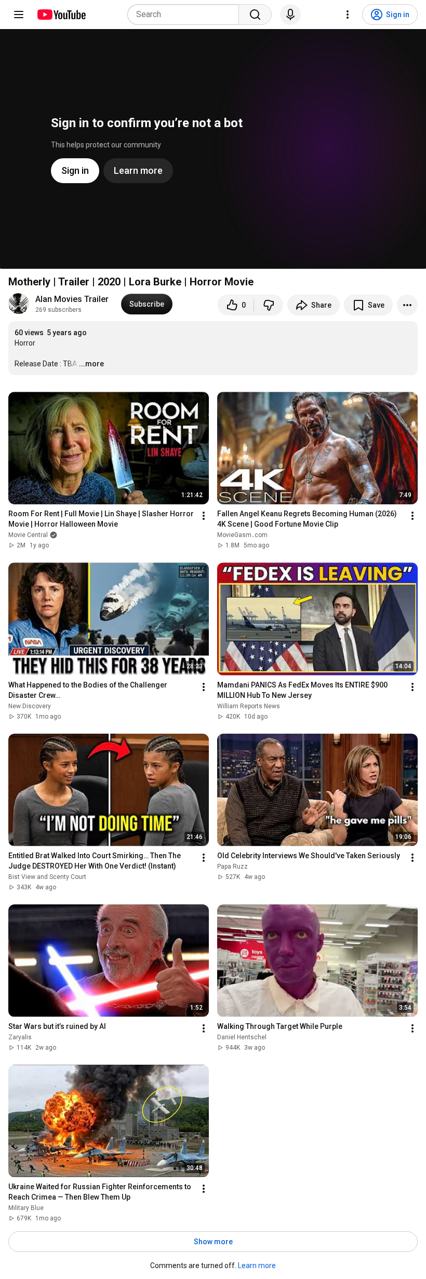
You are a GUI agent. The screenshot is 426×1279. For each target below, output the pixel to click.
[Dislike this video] (268, 305)
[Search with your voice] (290, 14)
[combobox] (186, 14)
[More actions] (407, 305)
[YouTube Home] (61, 14)
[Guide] (18, 14)
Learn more (257, 1265)
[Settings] (347, 14)
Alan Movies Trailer (72, 299)
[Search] (255, 14)
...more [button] (91, 364)
